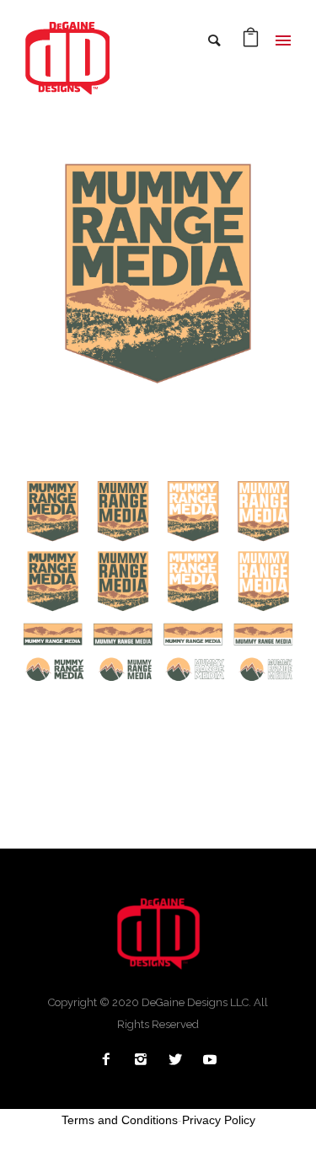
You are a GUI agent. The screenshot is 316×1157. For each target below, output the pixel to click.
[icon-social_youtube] (210, 1060)
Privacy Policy (218, 1120)
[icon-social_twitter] (179, 1060)
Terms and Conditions (120, 1120)
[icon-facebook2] (110, 1060)
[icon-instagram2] (145, 1060)
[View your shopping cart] (250, 41)
